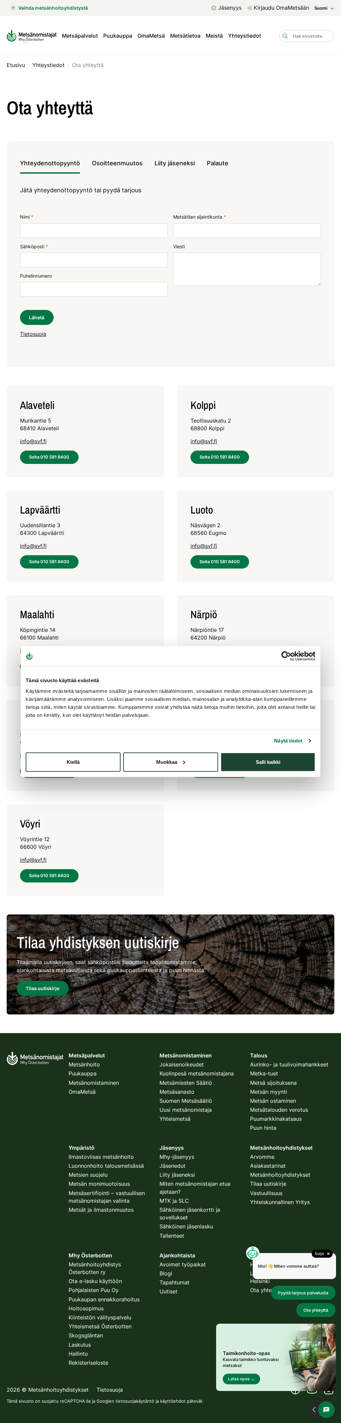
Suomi (320, 8)
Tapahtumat (174, 1282)
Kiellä (73, 761)
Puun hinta (263, 1127)
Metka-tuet (264, 1073)
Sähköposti (34, 246)
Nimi (26, 217)
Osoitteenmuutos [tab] (117, 163)
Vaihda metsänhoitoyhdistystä (53, 8)
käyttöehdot (172, 1401)
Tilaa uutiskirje (268, 1183)
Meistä (214, 35)
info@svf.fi (33, 441)
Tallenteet (172, 1235)
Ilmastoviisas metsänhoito (101, 1156)
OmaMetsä (151, 35)
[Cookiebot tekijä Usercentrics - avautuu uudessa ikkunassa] (286, 656)
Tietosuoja (33, 334)
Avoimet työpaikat (183, 1264)
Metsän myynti (268, 1091)
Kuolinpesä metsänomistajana (197, 1073)
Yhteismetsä (175, 1118)
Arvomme (262, 1156)
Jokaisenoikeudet (182, 1064)
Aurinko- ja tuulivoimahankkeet (289, 1064)
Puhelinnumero (36, 276)
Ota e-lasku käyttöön (95, 1281)
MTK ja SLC (174, 1200)
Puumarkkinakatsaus (276, 1118)
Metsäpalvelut (80, 35)
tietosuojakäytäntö (135, 1401)
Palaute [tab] (217, 163)
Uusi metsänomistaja (186, 1109)
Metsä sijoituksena (273, 1082)
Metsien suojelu (88, 1174)
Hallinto (78, 1353)
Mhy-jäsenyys (177, 1156)
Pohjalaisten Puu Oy (94, 1290)
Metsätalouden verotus (279, 1109)
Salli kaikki (268, 761)
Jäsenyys (229, 7)
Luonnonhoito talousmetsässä (106, 1165)
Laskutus (80, 1344)
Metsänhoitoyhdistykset (280, 1174)
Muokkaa (166, 761)
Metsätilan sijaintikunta (199, 217)
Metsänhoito (84, 1064)
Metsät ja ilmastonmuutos (101, 1209)
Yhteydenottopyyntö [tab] (50, 163)
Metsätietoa (185, 35)
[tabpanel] (170, 267)
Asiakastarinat (268, 1165)
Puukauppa (117, 35)
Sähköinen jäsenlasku (186, 1226)
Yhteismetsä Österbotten (100, 1326)
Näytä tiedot (288, 740)
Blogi (166, 1273)
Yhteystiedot (244, 35)
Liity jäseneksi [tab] (175, 163)
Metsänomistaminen (94, 1082)
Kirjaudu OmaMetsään (281, 7)
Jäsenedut (172, 1165)
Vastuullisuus (266, 1193)
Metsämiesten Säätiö (186, 1082)
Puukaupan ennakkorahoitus (104, 1299)
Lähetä (36, 317)
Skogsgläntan (86, 1335)
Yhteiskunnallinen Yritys (280, 1202)
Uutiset (168, 1291)
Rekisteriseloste (88, 1362)
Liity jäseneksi (177, 1174)
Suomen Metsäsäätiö (186, 1100)
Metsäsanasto (177, 1091)
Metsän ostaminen (273, 1100)
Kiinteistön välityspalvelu (100, 1317)
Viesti (179, 246)
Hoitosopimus (86, 1308)
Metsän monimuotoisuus (99, 1183)
